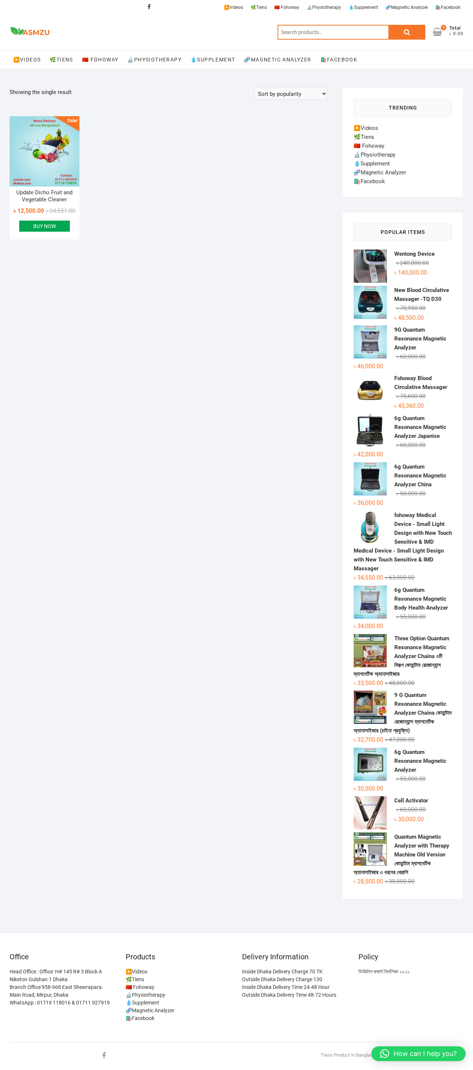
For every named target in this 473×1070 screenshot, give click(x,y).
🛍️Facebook (447, 7)
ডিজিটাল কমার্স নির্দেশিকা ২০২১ (383, 972)
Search (406, 32)
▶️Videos (233, 7)
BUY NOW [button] (44, 226)
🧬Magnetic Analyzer (406, 7)
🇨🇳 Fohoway (286, 7)
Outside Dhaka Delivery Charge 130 (282, 979)
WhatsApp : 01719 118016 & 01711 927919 (60, 1003)
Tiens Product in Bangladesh (351, 1055)
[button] (418, 1053)
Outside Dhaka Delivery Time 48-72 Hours (289, 995)
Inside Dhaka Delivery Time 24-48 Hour (286, 987)
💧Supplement (363, 7)
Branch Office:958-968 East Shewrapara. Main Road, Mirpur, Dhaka (56, 991)
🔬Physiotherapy (324, 7)
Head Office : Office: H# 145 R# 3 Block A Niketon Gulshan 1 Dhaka (56, 975)
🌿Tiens (259, 7)
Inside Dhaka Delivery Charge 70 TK (282, 972)
